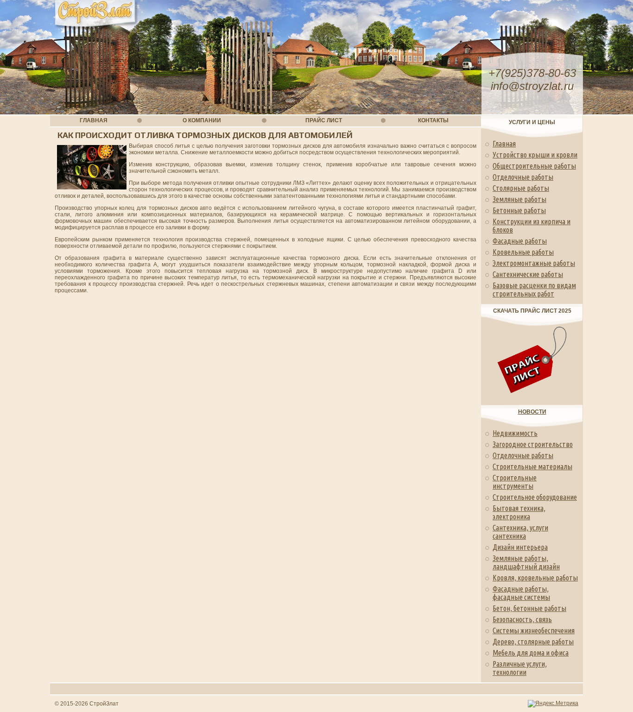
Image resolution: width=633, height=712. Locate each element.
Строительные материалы (532, 466)
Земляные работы (519, 199)
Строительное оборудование (535, 497)
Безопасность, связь (522, 619)
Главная (504, 143)
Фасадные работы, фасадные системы (521, 593)
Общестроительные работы (534, 166)
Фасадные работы (520, 241)
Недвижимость (515, 433)
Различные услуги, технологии (520, 668)
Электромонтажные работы (534, 263)
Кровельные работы (523, 252)
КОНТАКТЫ (433, 120)
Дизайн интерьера (520, 547)
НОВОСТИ (532, 412)
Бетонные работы (519, 210)
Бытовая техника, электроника (519, 512)
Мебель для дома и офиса (531, 653)
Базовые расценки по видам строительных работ (534, 289)
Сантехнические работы (528, 274)
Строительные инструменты (515, 481)
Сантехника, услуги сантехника (520, 531)
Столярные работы (521, 188)
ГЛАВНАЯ (94, 120)
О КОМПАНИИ (202, 120)
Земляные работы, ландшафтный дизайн (526, 562)
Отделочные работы (523, 177)
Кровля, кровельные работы (535, 577)
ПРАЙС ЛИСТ (323, 120)
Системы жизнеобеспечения (534, 630)
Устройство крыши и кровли (535, 155)
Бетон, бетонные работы (529, 608)
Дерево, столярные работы (533, 641)
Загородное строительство (533, 444)
